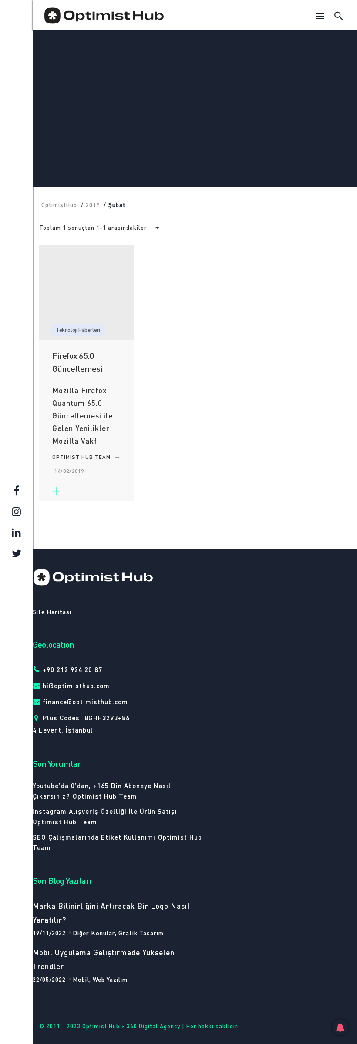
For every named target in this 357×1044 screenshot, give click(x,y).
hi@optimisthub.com (76, 685)
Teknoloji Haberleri (194, 97)
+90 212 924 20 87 (72, 669)
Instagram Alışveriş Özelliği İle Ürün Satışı (105, 811)
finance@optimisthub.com (85, 701)
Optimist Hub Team (105, 796)
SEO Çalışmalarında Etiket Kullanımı (94, 837)
